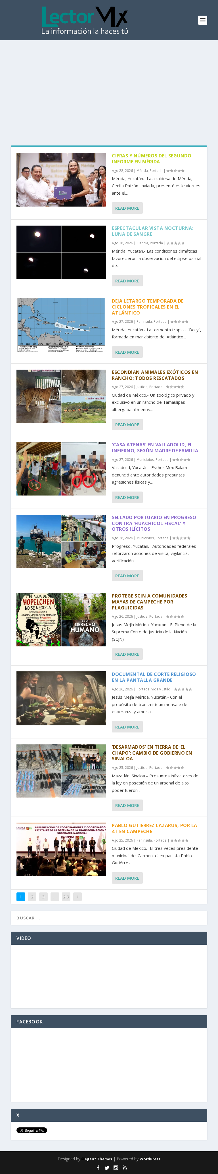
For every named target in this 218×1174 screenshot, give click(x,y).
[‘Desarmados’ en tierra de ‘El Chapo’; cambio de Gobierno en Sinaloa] (61, 771)
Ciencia (142, 243)
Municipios (145, 459)
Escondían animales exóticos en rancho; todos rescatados (155, 375)
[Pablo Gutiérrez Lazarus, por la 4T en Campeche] (61, 849)
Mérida (142, 170)
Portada (156, 170)
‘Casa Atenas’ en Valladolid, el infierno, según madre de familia (155, 448)
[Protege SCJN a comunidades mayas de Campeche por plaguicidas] (61, 620)
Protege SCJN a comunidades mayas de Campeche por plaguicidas (149, 602)
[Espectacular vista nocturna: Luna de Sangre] (61, 252)
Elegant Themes (96, 1158)
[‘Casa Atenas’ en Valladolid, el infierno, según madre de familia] (61, 469)
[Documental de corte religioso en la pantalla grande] (61, 698)
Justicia (142, 386)
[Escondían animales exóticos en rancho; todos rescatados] (61, 396)
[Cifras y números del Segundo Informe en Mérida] (61, 180)
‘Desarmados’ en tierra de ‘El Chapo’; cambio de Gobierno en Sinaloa (152, 753)
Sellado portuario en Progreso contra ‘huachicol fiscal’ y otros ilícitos (154, 523)
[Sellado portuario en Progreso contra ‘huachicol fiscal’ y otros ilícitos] (61, 541)
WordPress (150, 1158)
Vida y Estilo (160, 689)
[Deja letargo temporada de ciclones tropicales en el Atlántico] (61, 325)
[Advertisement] (109, 83)
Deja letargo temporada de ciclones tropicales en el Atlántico (148, 307)
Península (144, 321)
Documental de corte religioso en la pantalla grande (154, 677)
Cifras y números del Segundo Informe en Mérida (151, 159)
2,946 (66, 901)
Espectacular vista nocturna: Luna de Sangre (152, 231)
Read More (127, 208)
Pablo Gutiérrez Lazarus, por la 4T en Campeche (154, 828)
